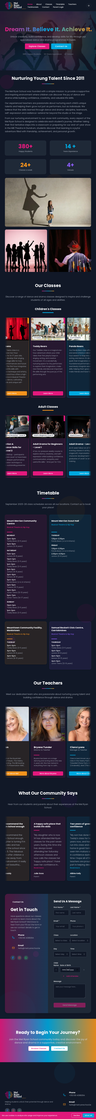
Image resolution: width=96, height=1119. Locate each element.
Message (57, 981)
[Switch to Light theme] (88, 5)
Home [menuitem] (30, 4)
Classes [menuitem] (48, 4)
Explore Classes (37, 46)
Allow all (88, 1115)
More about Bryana (48, 773)
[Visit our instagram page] (19, 957)
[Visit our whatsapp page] (26, 957)
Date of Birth (65, 965)
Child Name (56, 964)
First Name (59, 907)
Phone (73, 921)
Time (72, 949)
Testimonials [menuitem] (33, 7)
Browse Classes (38, 1048)
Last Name (75, 907)
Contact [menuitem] (45, 7)
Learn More (48, 393)
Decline (77, 1115)
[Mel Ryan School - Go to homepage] (15, 5)
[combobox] (63, 940)
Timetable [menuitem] (60, 4)
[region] (48, 357)
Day (55, 949)
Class (56, 935)
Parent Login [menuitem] (58, 7)
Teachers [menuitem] (72, 4)
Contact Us (61, 46)
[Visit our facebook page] (13, 957)
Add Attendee (72, 976)
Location (74, 935)
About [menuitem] (39, 4)
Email (56, 921)
